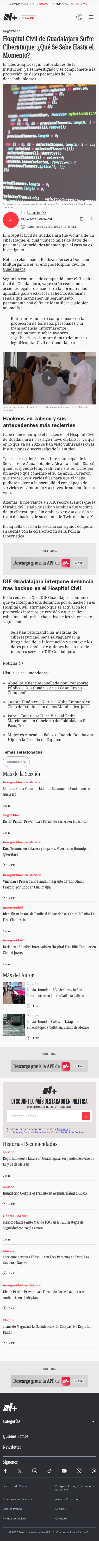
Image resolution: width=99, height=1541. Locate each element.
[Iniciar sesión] (79, 17)
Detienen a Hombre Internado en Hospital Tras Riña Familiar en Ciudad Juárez (49, 949)
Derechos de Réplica (15, 1486)
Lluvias (32, 983)
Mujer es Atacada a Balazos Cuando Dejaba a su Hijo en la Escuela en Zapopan (51, 737)
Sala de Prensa (12, 1509)
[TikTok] (49, 1470)
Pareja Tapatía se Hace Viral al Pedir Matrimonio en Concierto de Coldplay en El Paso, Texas (47, 720)
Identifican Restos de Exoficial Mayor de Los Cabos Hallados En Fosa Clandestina (49, 916)
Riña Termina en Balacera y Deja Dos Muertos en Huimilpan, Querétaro (46, 851)
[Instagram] (34, 1470)
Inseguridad (13, 908)
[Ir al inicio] (49, 1407)
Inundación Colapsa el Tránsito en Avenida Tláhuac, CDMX (45, 1193)
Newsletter (12, 1447)
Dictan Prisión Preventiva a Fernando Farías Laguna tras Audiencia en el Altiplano (44, 1294)
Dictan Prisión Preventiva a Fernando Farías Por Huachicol (45, 821)
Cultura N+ (62, 1509)
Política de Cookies (72, 1132)
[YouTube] (64, 1470)
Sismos (8, 1320)
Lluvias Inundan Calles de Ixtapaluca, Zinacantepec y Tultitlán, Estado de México (58, 1024)
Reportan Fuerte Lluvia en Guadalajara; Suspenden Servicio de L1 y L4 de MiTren (48, 1161)
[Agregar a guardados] (82, 219)
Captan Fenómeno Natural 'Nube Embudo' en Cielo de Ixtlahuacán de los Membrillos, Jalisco (50, 704)
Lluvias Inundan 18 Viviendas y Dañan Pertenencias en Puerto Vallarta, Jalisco (55, 992)
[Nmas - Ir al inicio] (10, 17)
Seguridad (11, 815)
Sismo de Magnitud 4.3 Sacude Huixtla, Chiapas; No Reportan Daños (47, 1329)
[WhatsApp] (79, 1470)
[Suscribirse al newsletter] (86, 1116)
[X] (20, 1470)
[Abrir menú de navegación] (91, 17)
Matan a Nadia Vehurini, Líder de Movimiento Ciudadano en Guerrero (46, 791)
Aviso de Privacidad (36, 1132)
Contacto (61, 1519)
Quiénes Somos (15, 1436)
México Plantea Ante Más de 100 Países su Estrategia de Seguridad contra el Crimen (43, 1225)
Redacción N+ (36, 212)
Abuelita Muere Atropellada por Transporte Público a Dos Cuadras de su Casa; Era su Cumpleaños (48, 687)
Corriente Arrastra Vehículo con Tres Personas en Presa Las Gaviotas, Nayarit (46, 1259)
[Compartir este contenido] (91, 219)
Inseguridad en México (22, 782)
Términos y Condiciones (17, 1499)
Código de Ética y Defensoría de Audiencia (75, 1488)
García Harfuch (16, 1216)
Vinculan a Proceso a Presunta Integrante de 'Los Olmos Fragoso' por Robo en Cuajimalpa (43, 884)
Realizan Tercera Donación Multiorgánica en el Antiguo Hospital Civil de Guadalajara (46, 264)
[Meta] (5, 1470)
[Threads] (93, 1470)
